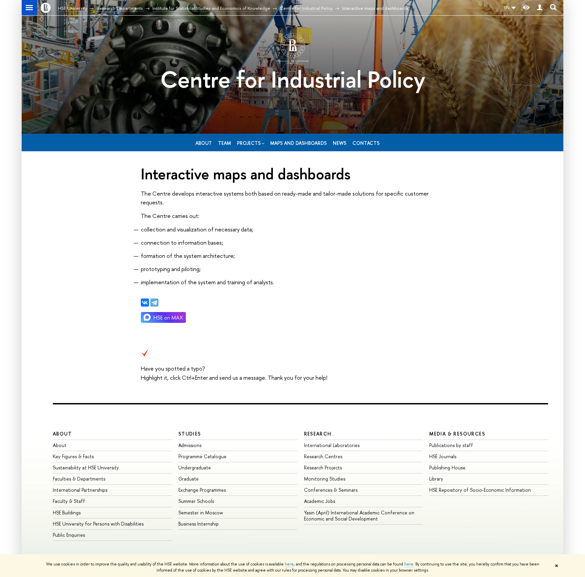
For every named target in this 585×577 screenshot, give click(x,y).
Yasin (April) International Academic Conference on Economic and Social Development (359, 515)
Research (318, 433)
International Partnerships (80, 490)
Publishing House (447, 467)
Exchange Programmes (202, 490)
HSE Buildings (67, 512)
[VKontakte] (145, 302)
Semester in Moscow (200, 512)
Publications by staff (451, 445)
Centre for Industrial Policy (292, 79)
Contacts (366, 143)
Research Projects (323, 467)
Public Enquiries (69, 535)
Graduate (188, 478)
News (339, 143)
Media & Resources (457, 433)
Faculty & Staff (69, 501)
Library (436, 478)
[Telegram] (154, 302)
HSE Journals (442, 456)
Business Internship (198, 523)
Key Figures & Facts (73, 456)
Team (224, 143)
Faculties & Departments (79, 478)
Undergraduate (194, 467)
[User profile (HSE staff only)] (540, 7)
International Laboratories (332, 445)
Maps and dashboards (298, 143)
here (289, 564)
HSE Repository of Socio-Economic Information (480, 490)
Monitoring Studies (324, 478)
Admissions (189, 445)
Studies (189, 433)
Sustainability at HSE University (86, 467)
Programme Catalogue (202, 456)
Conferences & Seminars (331, 490)
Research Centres (323, 456)
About (203, 143)
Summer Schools (196, 501)
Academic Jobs (319, 501)
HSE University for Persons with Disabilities (98, 523)
